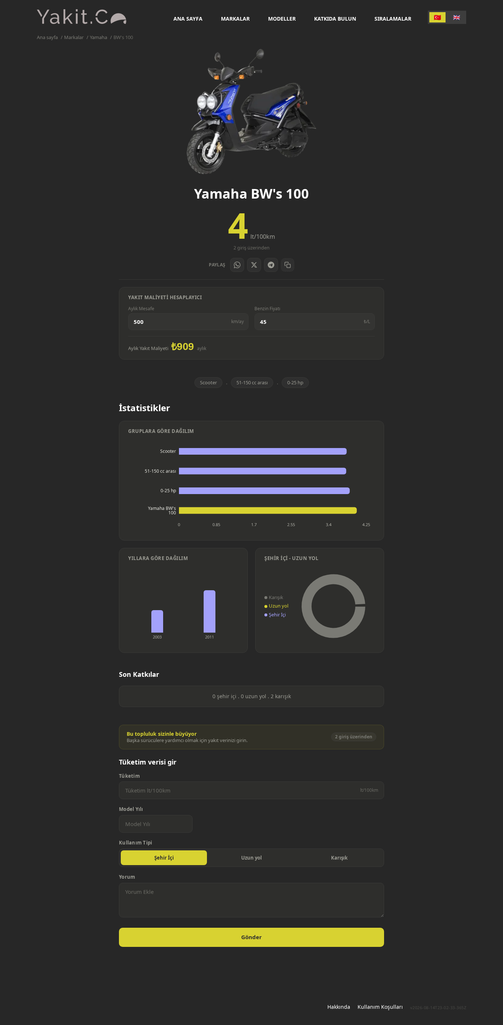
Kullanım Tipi (135, 843)
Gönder (251, 937)
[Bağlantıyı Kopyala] (287, 265)
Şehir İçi (164, 857)
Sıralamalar (392, 18)
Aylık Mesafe (141, 308)
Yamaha (98, 37)
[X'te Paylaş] (254, 265)
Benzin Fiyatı (267, 308)
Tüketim (129, 776)
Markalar (235, 18)
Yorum (127, 877)
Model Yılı (131, 809)
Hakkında (338, 1006)
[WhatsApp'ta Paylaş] (237, 265)
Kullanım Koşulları (380, 1006)
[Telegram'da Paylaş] (271, 265)
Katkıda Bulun (335, 18)
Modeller (282, 18)
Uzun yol (251, 857)
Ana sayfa (188, 18)
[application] (251, 486)
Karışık (339, 857)
